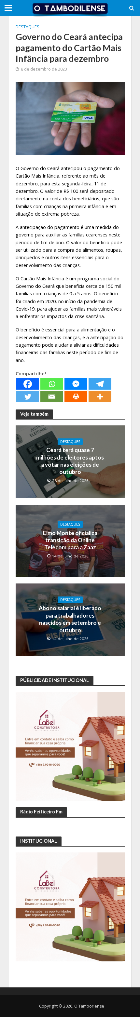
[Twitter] (27, 396)
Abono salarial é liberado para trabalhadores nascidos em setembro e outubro (70, 619)
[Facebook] (27, 384)
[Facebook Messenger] (75, 384)
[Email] (51, 396)
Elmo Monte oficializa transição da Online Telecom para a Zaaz (70, 540)
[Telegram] (100, 384)
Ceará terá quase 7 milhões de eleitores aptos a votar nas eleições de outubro (70, 461)
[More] (100, 396)
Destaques (27, 27)
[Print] (75, 396)
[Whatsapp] (51, 384)
